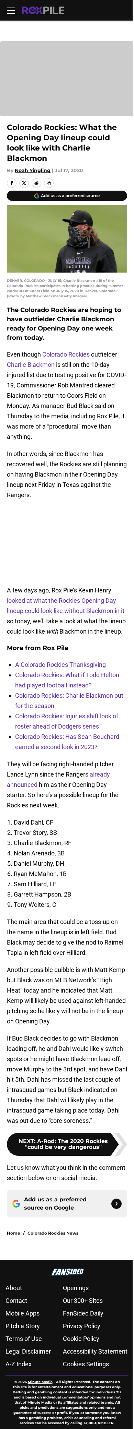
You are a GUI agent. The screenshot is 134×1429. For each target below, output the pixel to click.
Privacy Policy (81, 1326)
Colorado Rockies (66, 354)
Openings (76, 1288)
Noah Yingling (33, 170)
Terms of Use (23, 1338)
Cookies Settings (86, 1364)
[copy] (49, 183)
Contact (16, 1300)
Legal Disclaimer (28, 1351)
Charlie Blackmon (31, 364)
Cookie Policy (81, 1338)
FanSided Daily (83, 1313)
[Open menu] (11, 10)
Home (13, 1233)
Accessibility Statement (95, 1351)
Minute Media (40, 1382)
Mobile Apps (22, 1313)
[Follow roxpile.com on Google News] (116, 1204)
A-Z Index (18, 1364)
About (13, 1288)
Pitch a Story (22, 1326)
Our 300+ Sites (83, 1300)
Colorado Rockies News (52, 1233)
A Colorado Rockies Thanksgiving (60, 664)
